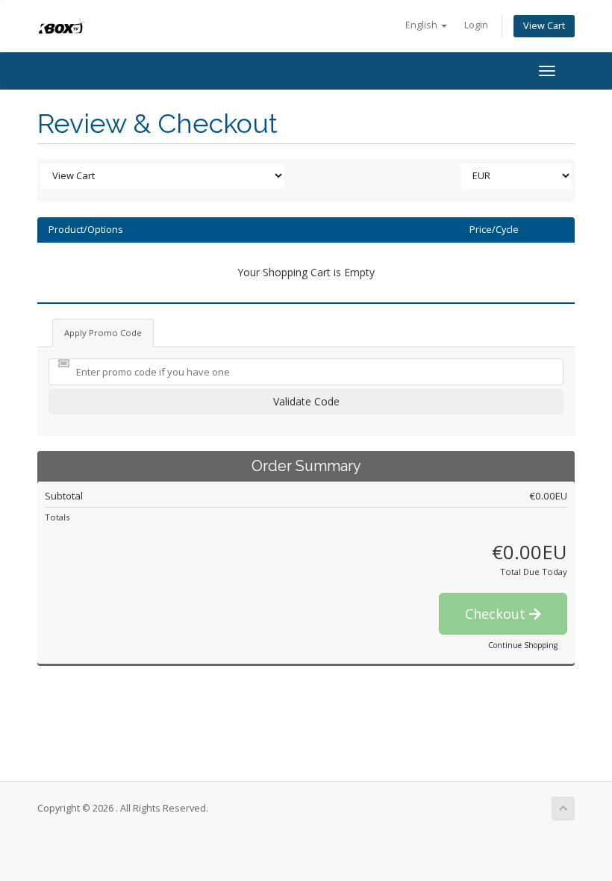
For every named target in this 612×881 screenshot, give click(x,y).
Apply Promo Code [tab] (103, 332)
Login (476, 25)
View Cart (544, 25)
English (422, 25)
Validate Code (306, 401)
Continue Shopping (523, 645)
